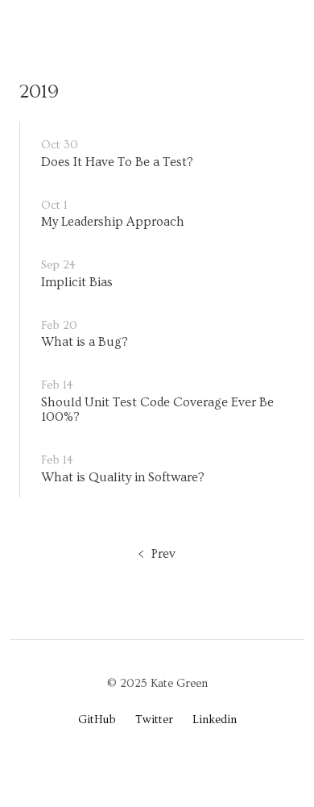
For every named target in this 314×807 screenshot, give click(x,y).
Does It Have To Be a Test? (117, 162)
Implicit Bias (77, 282)
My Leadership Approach (112, 221)
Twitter (154, 719)
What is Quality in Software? (123, 477)
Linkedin (214, 719)
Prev (163, 554)
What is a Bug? (84, 342)
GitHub (97, 719)
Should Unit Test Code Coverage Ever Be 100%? (157, 409)
